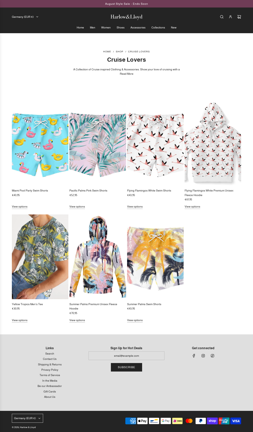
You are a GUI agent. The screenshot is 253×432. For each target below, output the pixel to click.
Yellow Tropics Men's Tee (27, 304)
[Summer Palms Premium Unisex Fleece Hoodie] (97, 256)
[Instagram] (203, 355)
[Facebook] (194, 355)
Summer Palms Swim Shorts (144, 304)
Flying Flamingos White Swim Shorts (149, 190)
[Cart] (239, 16)
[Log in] (230, 16)
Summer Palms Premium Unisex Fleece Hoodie (93, 306)
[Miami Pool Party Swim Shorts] (40, 143)
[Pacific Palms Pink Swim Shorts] (97, 143)
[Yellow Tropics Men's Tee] (40, 256)
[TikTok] (212, 355)
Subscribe (126, 367)
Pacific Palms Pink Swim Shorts (88, 190)
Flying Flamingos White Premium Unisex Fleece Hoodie (209, 192)
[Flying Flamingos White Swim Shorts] (155, 143)
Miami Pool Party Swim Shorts (30, 190)
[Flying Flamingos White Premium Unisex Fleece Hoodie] (213, 143)
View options (19, 206)
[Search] (221, 16)
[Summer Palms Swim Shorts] (155, 256)
